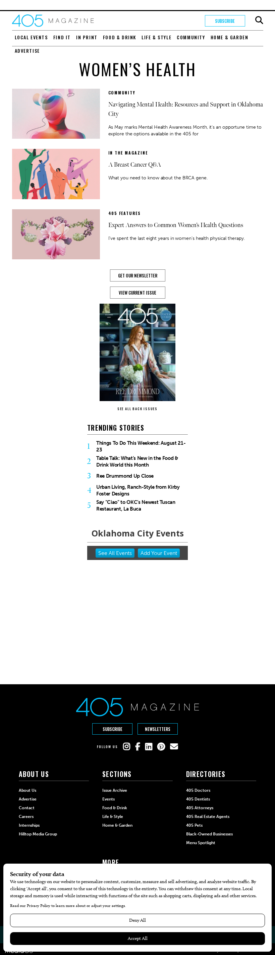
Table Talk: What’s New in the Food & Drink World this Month (137, 461)
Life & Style (156, 37)
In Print (87, 37)
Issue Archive (114, 790)
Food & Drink (119, 37)
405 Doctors (198, 790)
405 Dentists (198, 799)
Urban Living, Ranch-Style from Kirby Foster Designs (138, 490)
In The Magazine (128, 153)
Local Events (31, 37)
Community (191, 37)
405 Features (124, 213)
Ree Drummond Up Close (125, 476)
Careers (26, 816)
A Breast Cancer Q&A (134, 164)
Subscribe (225, 20)
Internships (29, 825)
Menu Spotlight (200, 842)
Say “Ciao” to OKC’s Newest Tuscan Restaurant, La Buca (135, 505)
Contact (27, 808)
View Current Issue (137, 292)
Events (108, 799)
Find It (62, 37)
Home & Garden (230, 37)
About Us (27, 790)
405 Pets (194, 825)
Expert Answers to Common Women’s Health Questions (175, 225)
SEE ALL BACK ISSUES (137, 408)
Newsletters (157, 729)
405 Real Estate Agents (207, 816)
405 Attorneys (199, 808)
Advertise (27, 50)
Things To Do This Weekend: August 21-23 (140, 446)
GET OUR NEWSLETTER (137, 275)
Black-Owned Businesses (209, 834)
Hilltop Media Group (38, 834)
